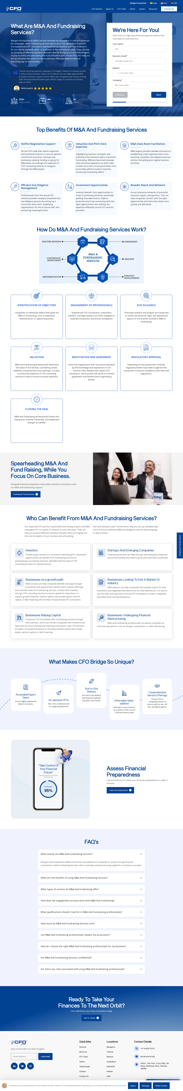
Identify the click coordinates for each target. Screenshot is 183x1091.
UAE (175, 3)
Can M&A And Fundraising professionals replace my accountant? (75, 934)
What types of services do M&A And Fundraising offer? (70, 889)
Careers (142, 9)
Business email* (120, 56)
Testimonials (84, 1066)
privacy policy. (121, 1086)
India (154, 3)
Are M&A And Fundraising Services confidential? (66, 957)
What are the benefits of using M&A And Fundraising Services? (74, 877)
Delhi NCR (111, 1066)
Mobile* (116, 68)
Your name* (118, 44)
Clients (132, 9)
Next (158, 94)
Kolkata (110, 1071)
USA (165, 3)
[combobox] (116, 73)
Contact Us (84, 1076)
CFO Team (121, 9)
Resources (153, 9)
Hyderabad (111, 1062)
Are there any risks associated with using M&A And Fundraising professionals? (83, 969)
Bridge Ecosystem (138, 3)
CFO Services (97, 9)
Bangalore (111, 1047)
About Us (110, 9)
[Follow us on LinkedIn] (14, 1066)
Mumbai (110, 1057)
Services (82, 1047)
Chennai (110, 1052)
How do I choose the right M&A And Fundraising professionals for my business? (83, 946)
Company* (117, 80)
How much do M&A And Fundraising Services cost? (68, 923)
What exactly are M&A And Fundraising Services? (67, 853)
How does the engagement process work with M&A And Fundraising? (78, 900)
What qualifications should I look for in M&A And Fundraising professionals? (81, 911)
